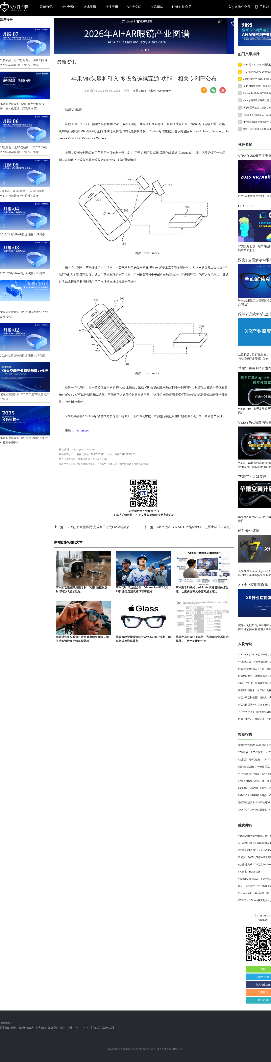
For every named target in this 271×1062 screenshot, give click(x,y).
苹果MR (152, 90)
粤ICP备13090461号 (169, 1048)
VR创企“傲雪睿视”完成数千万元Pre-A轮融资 (92, 527)
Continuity (164, 90)
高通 (70, 1027)
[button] (138, 50)
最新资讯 (46, 7)
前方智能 (41, 1027)
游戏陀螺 (53, 1027)
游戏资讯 (90, 7)
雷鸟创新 (95, 1027)
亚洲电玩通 (108, 1027)
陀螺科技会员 (181, 7)
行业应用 (111, 7)
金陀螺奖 (156, 7)
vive (77, 1027)
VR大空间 (134, 7)
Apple (143, 90)
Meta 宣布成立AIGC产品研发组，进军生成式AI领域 (187, 527)
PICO (85, 1027)
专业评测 (68, 7)
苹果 (136, 90)
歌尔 (62, 1027)
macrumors (81, 430)
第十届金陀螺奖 (8, 1027)
